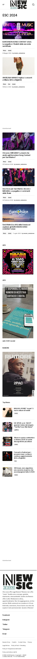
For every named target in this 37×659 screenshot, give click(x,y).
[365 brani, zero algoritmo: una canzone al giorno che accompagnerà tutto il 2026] (7, 472)
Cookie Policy (22, 642)
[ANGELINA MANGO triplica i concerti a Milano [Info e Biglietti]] (18, 66)
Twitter (5, 624)
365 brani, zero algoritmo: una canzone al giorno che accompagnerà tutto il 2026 (24, 470)
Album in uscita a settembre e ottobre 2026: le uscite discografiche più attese (24, 440)
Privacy (30, 642)
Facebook (6, 615)
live (9, 84)
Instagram (5, 620)
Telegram (5, 629)
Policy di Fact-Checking (18, 645)
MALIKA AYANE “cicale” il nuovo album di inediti (23, 409)
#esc (4, 50)
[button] (3, 4)
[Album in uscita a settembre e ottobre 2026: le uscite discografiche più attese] (7, 441)
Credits (14, 642)
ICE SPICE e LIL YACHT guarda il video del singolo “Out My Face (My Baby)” (23, 425)
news (9, 50)
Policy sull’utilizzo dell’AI (9, 652)
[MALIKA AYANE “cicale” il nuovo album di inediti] (7, 412)
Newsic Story (6, 642)
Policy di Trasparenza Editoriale (11, 649)
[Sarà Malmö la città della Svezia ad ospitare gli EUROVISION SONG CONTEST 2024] (18, 213)
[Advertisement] (18, 109)
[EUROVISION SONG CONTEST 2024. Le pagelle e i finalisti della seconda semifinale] (18, 30)
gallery (16, 430)
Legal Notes (6, 645)
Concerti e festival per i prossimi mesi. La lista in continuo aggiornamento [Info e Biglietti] (23, 455)
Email (4, 634)
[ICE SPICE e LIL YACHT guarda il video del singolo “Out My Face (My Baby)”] (7, 427)
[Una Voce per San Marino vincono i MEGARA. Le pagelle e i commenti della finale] (18, 177)
